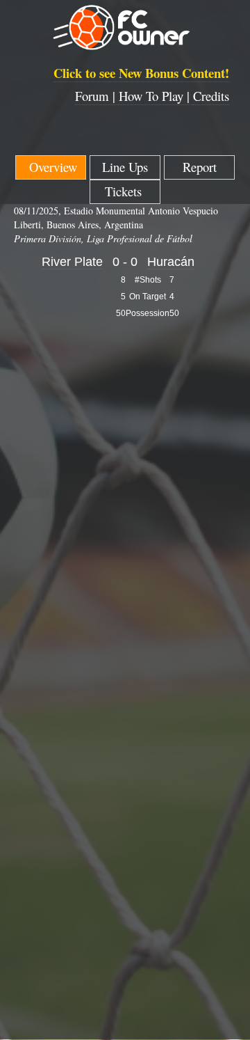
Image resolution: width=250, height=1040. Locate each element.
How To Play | (156, 95)
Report (200, 166)
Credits (211, 95)
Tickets (125, 191)
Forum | (97, 95)
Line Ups (125, 166)
